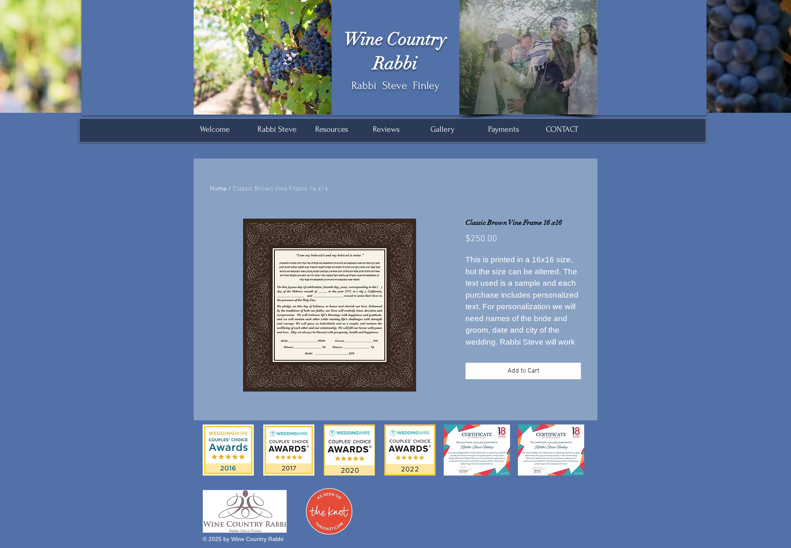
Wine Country (395, 39)
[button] (528, 57)
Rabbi (395, 63)
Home (218, 189)
